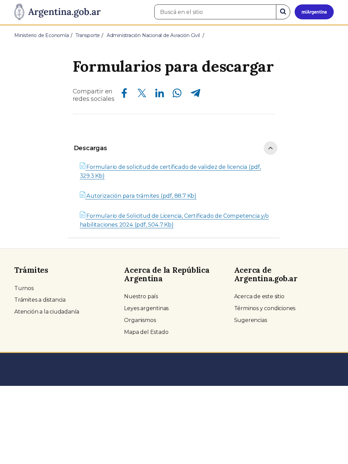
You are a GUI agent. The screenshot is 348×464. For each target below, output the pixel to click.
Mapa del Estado (146, 332)
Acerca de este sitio (259, 296)
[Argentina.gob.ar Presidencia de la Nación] (57, 12)
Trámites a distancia (40, 300)
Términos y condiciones (265, 308)
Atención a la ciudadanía (46, 311)
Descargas (90, 148)
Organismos (140, 320)
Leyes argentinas (146, 308)
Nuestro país (141, 296)
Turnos (24, 288)
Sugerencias (250, 320)
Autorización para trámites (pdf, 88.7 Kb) (140, 195)
